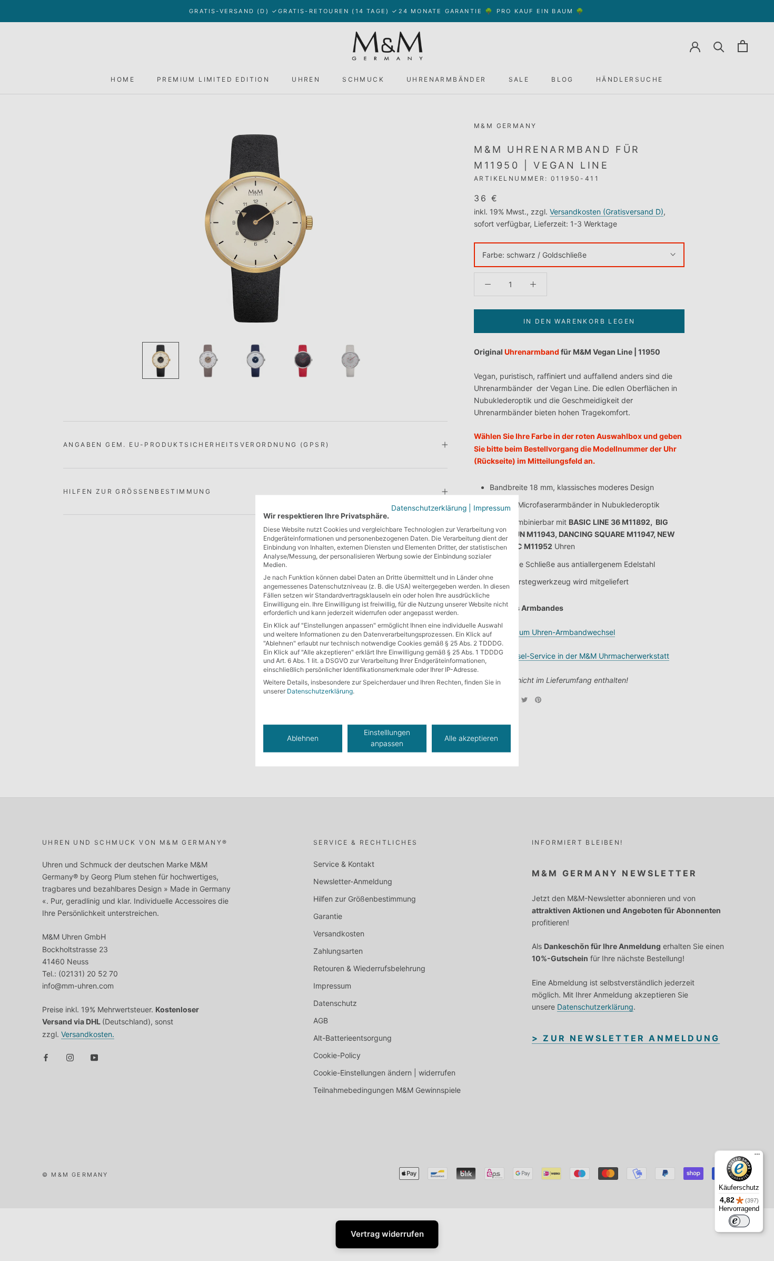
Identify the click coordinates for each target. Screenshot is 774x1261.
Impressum (492, 508)
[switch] (739, 1221)
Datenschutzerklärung (429, 508)
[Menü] (757, 1156)
